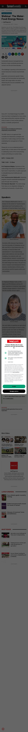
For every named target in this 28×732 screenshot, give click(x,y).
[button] (14, 362)
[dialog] (14, 366)
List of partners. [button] (16, 372)
